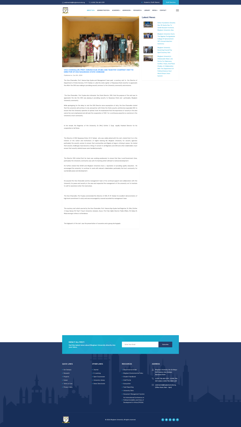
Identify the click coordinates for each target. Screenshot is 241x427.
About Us (90, 10)
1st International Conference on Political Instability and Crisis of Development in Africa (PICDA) (133, 400)
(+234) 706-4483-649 (169, 381)
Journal (95, 370)
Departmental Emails (130, 370)
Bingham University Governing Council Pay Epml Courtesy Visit (164, 50)
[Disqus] (100, 254)
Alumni (157, 2)
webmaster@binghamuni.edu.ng (74, 2)
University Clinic (128, 390)
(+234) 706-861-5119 (97, 2)
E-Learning (97, 373)
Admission (126, 10)
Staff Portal (127, 380)
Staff (152, 2)
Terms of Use (68, 383)
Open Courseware (99, 377)
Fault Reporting (128, 387)
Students (147, 2)
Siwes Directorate (99, 383)
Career (66, 380)
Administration (103, 10)
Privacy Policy (68, 387)
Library (147, 10)
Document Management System (134, 394)
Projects (66, 377)
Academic (115, 10)
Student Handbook (129, 377)
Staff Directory (171, 2)
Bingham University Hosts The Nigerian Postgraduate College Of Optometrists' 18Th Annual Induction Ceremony (166, 39)
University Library (99, 380)
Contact (163, 10)
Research (137, 10)
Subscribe (165, 344)
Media (154, 10)
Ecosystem (127, 383)
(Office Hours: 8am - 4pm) (163, 387)
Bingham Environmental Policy (133, 373)
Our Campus (67, 370)
